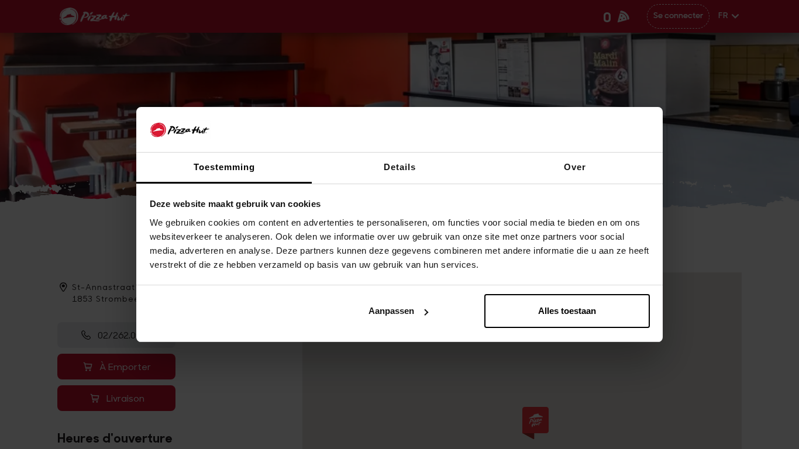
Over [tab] (575, 167)
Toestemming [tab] (224, 167)
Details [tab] (400, 167)
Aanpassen (391, 311)
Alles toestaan (567, 311)
